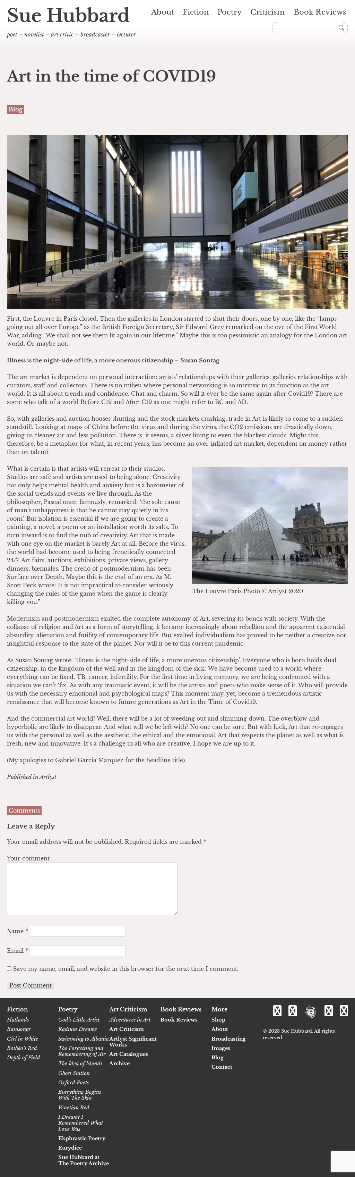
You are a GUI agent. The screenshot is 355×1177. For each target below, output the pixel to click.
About (162, 12)
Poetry (229, 12)
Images (220, 1048)
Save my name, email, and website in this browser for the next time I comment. (126, 968)
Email (17, 950)
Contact (221, 1067)
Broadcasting (228, 1039)
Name (17, 931)
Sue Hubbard (68, 16)
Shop (218, 1020)
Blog (217, 1058)
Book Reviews (320, 12)
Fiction (196, 12)
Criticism (267, 12)
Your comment (28, 858)
